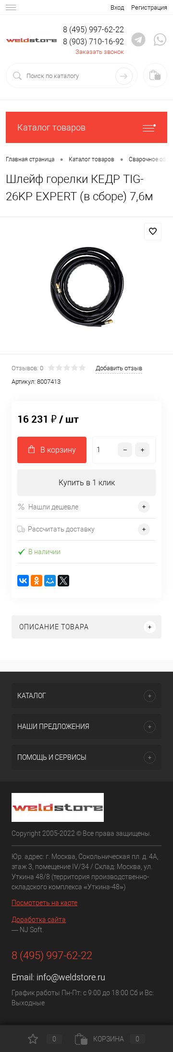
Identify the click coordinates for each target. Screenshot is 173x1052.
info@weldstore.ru (71, 977)
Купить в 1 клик (87, 482)
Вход (117, 7)
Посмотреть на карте (44, 903)
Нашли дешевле (53, 507)
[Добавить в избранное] (152, 231)
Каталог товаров (51, 127)
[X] (63, 580)
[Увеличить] (86, 287)
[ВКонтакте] (23, 580)
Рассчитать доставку (61, 529)
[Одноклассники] (36, 580)
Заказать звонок (99, 51)
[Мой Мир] (50, 580)
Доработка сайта (39, 919)
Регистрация (149, 7)
